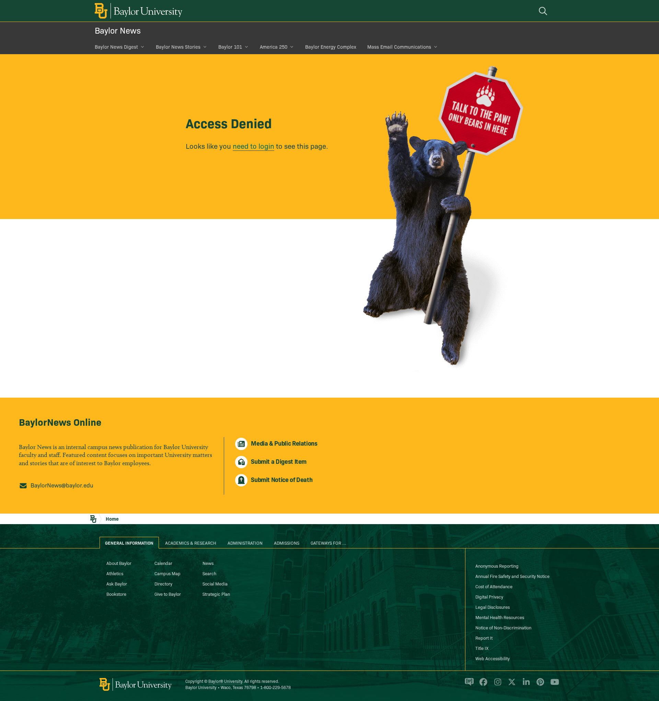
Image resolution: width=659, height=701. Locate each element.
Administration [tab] (245, 543)
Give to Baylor (167, 594)
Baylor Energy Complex (330, 46)
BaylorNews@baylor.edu (62, 485)
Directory (163, 583)
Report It (484, 637)
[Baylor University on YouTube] (552, 685)
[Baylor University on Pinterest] (539, 685)
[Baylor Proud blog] (468, 685)
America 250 (273, 46)
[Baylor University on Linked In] (525, 685)
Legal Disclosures (492, 607)
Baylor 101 (230, 46)
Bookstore (116, 594)
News (208, 563)
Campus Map (167, 573)
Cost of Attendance (493, 586)
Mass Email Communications (399, 46)
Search (209, 573)
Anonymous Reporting (497, 566)
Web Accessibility (492, 658)
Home (112, 518)
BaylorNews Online (60, 421)
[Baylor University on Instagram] (496, 685)
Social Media (215, 583)
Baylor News (118, 30)
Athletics (114, 573)
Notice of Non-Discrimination (503, 627)
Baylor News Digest (116, 46)
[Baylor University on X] (511, 685)
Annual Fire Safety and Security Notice (512, 576)
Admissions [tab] (286, 543)
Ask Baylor (116, 583)
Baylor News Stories (178, 46)
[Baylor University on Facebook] (482, 685)
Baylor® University (225, 681)
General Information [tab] (129, 543)
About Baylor (118, 563)
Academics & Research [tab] (190, 543)
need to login (253, 145)
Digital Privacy (489, 596)
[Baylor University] (137, 11)
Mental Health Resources (499, 617)
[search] (544, 11)
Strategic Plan (216, 594)
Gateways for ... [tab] (328, 543)
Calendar (163, 563)
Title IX (481, 648)
